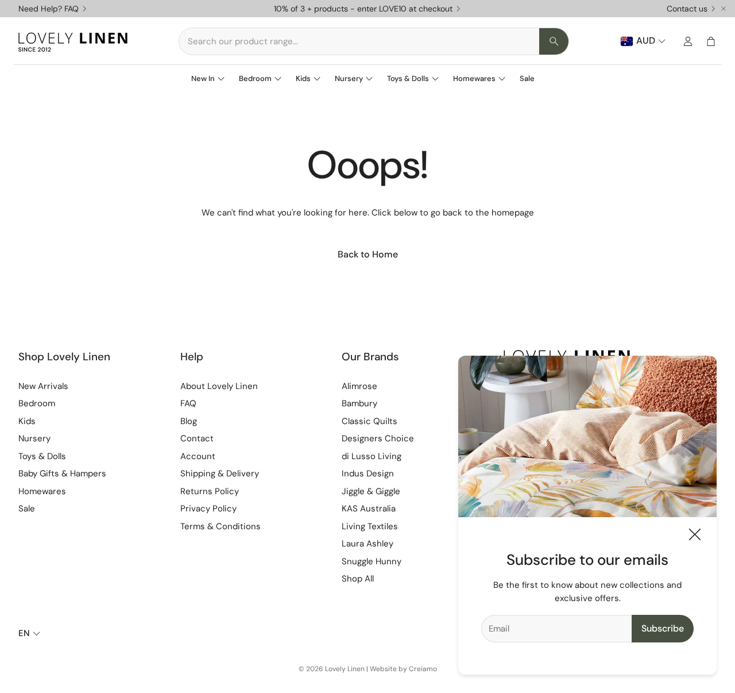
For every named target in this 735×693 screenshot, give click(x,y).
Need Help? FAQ (48, 9)
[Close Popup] (695, 536)
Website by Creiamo (403, 668)
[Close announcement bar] (723, 8)
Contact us (687, 9)
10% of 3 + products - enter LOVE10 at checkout (363, 9)
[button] (373, 41)
